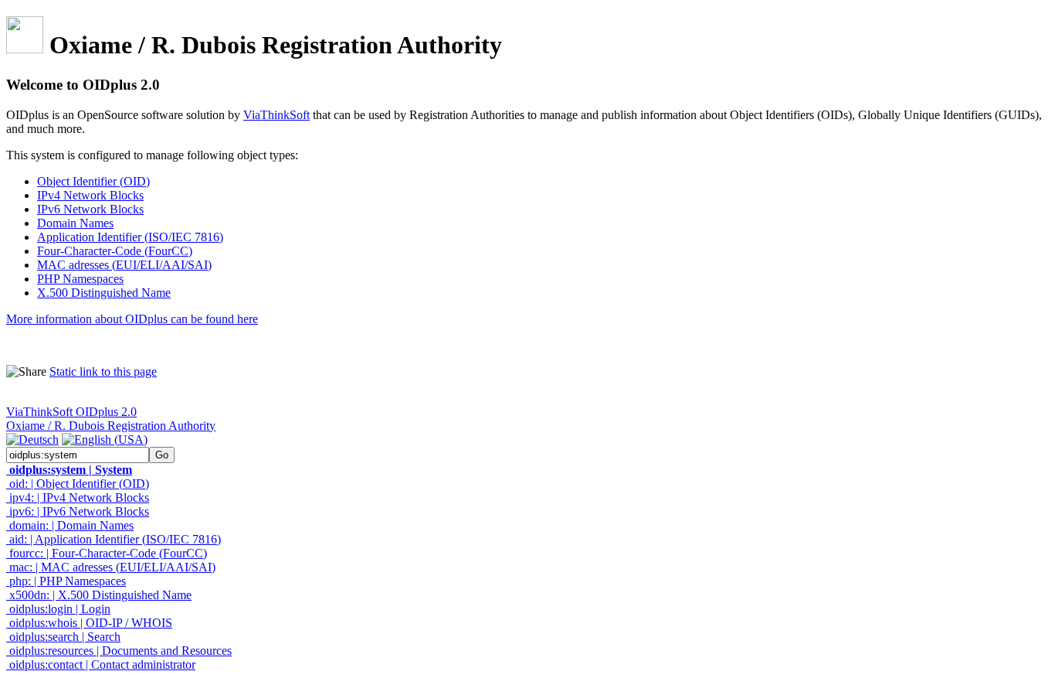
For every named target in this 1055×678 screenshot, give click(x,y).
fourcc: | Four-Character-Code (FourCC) (106, 553)
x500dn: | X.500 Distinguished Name (99, 594)
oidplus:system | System (69, 469)
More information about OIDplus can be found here (132, 318)
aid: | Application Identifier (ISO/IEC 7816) (113, 539)
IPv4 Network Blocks (90, 195)
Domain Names (75, 223)
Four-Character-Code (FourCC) (114, 250)
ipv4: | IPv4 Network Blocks (77, 497)
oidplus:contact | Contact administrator (100, 664)
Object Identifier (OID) (93, 181)
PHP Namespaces (80, 278)
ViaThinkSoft (276, 114)
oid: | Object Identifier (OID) (77, 483)
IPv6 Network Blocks (90, 209)
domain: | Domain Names (70, 525)
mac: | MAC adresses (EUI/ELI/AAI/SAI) (110, 567)
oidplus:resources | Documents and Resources (119, 650)
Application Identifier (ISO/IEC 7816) (130, 237)
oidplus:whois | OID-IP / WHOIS (89, 622)
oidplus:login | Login (58, 608)
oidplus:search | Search (63, 636)
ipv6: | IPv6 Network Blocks (77, 511)
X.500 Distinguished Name (104, 292)
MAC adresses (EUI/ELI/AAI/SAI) (124, 264)
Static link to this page (103, 371)
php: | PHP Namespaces (66, 581)
